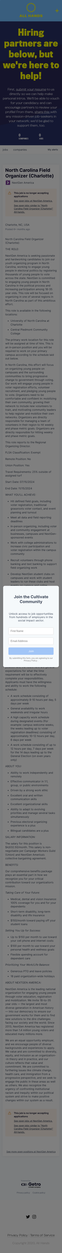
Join (31, 651)
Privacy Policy (31, 660)
